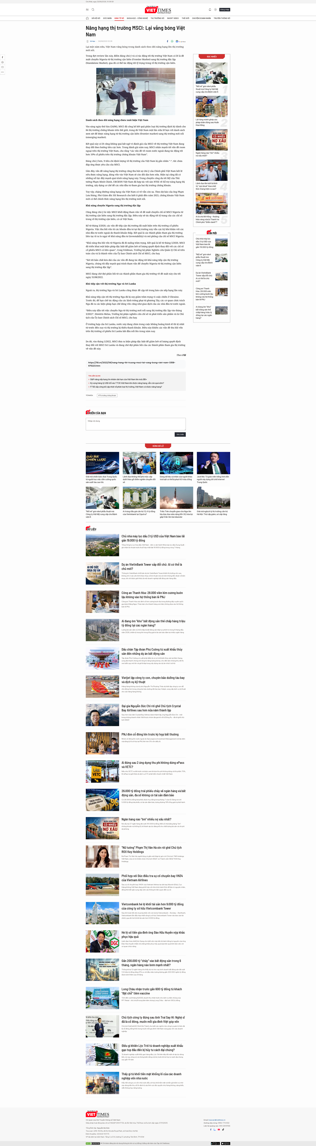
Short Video (173, 18)
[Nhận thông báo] (209, 9)
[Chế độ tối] (215, 9)
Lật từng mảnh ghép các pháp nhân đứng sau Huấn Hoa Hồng (207, 122)
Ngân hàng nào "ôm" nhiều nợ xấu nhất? (207, 154)
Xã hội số (96, 18)
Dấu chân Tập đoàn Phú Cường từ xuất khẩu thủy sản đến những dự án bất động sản (152, 651)
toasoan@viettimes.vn (216, 1120)
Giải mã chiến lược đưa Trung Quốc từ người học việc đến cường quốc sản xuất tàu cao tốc (101, 479)
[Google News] (181, 41)
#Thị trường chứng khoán (107, 395)
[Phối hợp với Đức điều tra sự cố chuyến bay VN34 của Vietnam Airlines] (102, 885)
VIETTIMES (158, 10)
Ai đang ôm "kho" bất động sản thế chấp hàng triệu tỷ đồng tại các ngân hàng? (204, 312)
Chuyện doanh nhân (201, 18)
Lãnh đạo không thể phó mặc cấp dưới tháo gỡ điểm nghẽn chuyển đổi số (139, 479)
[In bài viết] (172, 41)
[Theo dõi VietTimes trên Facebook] (211, 1130)
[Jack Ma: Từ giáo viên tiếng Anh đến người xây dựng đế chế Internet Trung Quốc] (213, 463)
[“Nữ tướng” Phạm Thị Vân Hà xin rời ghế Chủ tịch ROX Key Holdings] (102, 856)
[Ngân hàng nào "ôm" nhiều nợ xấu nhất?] (212, 139)
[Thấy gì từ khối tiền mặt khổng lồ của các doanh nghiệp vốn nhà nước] (102, 1083)
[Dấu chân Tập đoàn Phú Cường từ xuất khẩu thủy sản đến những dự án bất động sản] (102, 658)
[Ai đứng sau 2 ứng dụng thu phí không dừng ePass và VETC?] (102, 771)
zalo (215, 1130)
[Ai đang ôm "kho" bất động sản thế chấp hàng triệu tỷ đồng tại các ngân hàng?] (221, 310)
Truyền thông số (222, 18)
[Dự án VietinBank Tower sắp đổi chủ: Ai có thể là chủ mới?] (221, 276)
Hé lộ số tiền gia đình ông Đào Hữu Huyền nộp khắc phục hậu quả (153, 934)
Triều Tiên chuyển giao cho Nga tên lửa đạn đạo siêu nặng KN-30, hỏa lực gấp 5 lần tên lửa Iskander (176, 514)
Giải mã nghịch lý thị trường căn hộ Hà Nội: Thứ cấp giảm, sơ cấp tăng (212, 512)
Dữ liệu (91, 529)
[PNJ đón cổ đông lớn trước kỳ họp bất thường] (102, 743)
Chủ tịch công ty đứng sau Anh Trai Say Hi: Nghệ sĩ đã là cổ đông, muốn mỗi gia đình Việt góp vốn (153, 1019)
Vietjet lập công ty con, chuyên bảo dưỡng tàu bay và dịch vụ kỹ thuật (153, 680)
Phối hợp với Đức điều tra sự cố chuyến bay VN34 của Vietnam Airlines (152, 878)
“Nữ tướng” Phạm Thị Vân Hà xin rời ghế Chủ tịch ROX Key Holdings (152, 850)
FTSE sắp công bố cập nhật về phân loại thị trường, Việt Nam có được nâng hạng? (126, 387)
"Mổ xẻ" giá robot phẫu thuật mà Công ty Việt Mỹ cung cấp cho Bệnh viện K (207, 89)
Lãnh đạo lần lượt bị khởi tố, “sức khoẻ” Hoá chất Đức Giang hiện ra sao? (206, 186)
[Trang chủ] (87, 18)
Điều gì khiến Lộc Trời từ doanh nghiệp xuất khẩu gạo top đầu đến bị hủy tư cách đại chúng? (152, 1048)
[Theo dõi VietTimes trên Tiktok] (223, 1129)
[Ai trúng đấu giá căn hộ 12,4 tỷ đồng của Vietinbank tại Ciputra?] (139, 498)
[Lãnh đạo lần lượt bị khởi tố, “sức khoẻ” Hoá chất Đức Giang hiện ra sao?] (212, 170)
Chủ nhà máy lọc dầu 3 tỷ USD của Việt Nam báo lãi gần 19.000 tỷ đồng (204, 243)
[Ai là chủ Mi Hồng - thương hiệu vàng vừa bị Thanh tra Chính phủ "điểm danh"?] (212, 203)
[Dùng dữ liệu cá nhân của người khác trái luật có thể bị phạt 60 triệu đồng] (176, 463)
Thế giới (185, 18)
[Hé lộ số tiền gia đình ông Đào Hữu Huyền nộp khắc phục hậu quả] (102, 941)
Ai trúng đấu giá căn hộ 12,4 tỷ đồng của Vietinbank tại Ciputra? (139, 512)
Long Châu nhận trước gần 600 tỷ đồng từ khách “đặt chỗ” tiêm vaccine (152, 991)
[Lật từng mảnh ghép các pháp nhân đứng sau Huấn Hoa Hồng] (212, 106)
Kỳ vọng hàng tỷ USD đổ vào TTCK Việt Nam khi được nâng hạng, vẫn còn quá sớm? (127, 383)
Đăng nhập (224, 10)
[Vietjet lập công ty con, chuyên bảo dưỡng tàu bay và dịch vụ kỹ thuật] (102, 687)
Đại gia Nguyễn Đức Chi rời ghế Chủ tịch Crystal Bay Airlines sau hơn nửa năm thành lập (151, 708)
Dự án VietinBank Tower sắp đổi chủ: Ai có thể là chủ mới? (204, 277)
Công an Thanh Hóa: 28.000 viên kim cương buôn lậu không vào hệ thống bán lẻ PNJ (204, 294)
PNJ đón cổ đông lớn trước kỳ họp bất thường (150, 734)
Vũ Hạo (92, 41)
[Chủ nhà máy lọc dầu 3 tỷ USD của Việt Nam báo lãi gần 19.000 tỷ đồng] (221, 242)
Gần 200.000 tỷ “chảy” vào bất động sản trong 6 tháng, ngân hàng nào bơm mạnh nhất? (151, 963)
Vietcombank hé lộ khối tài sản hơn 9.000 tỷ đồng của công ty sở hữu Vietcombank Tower (153, 906)
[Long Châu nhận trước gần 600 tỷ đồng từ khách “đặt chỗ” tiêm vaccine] (102, 998)
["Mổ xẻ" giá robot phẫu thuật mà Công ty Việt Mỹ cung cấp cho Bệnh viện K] (212, 73)
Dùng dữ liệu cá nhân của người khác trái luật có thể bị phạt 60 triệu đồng (176, 478)
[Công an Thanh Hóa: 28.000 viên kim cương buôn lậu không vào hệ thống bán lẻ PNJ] (221, 292)
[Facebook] (167, 41)
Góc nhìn (107, 18)
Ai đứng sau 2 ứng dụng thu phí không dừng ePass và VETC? (153, 765)
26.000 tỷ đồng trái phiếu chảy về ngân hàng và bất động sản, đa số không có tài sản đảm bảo (154, 793)
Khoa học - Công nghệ (137, 18)
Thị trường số (157, 18)
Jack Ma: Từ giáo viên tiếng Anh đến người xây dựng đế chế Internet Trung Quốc (213, 479)
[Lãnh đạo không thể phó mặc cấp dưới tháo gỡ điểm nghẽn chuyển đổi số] (139, 463)
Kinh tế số (119, 18)
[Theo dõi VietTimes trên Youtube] (219, 1129)
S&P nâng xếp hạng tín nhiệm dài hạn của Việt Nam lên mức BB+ (118, 379)
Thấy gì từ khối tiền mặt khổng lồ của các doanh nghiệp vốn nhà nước (151, 1076)
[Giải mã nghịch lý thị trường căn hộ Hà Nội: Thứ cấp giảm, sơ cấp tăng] (213, 498)
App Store (215, 1143)
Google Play (225, 1143)
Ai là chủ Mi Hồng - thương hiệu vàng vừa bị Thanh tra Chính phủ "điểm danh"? (207, 219)
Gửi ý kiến (180, 434)
